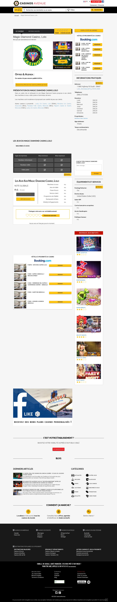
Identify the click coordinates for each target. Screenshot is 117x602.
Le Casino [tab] (20, 31)
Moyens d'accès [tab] (34, 31)
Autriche (39, 535)
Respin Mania (81, 280)
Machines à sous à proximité (84, 551)
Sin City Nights (81, 335)
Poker (76, 492)
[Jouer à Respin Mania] (89, 269)
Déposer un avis (25, 199)
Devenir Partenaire (82, 577)
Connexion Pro (81, 573)
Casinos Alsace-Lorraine (52, 551)
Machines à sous (94, 487)
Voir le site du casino (89, 30)
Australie (86, 533)
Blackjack (92, 479)
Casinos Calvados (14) (51, 555)
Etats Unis (17, 535)
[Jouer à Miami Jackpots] (89, 244)
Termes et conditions (38, 577)
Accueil (17, 15)
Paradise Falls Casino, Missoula (37, 106)
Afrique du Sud (65, 533)
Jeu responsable (36, 573)
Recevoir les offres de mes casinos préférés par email (31, 85)
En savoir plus (102, 600)
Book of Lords (81, 357)
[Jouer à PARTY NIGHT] (89, 371)
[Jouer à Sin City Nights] (89, 324)
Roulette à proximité (82, 553)
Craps (76, 483)
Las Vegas (78, 487)
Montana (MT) (86, 89)
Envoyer (96, 173)
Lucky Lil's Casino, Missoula (35, 108)
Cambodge (87, 535)
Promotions (93, 492)
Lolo (78, 89)
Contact (56, 573)
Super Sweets (81, 307)
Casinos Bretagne (50, 553)
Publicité (56, 575)
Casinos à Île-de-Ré (19, 555)
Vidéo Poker (92, 496)
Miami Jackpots (82, 252)
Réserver (60, 265)
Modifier (68, 174)
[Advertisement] (58, 21)
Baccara (77, 479)
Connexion (93, 5)
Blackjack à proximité (82, 555)
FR (87, 1)
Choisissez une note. (50, 215)
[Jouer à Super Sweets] (89, 296)
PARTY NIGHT (80, 380)
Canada (16, 533)
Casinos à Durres (19, 551)
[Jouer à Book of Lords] (89, 349)
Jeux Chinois (93, 483)
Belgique (39, 537)
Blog (55, 577)
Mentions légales (36, 575)
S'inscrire (101, 5)
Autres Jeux (93, 475)
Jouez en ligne (96, 1)
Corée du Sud (88, 537)
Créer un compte (82, 575)
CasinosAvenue (60, 596)
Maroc (62, 535)
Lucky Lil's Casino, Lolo (43, 104)
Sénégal (63, 537)
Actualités (78, 475)
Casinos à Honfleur (19, 553)
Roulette (77, 496)
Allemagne (40, 533)
